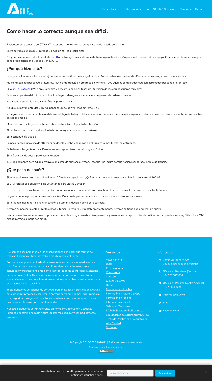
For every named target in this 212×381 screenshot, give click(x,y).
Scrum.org (112, 327)
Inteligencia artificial (118, 302)
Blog (109, 264)
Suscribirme (165, 373)
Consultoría (113, 272)
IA (147, 9)
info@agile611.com (174, 294)
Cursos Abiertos (116, 281)
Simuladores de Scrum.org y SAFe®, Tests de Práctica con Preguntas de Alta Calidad (128, 319)
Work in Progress (20, 89)
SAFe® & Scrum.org (164, 9)
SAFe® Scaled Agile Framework (125, 310)
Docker (110, 285)
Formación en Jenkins (118, 298)
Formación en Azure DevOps (123, 293)
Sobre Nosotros (171, 310)
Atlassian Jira (114, 260)
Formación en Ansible (119, 289)
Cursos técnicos (111, 9)
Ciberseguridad (133, 9)
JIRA (57, 57)
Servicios (185, 9)
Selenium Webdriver (118, 306)
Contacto (200, 9)
